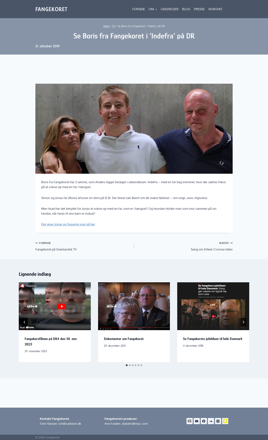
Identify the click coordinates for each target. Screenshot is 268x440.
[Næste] (243, 322)
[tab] (127, 365)
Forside (138, 9)
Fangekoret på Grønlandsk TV (56, 246)
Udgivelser (169, 9)
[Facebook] (204, 421)
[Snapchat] (225, 421)
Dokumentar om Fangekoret (124, 339)
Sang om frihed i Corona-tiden (212, 246)
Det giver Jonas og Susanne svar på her (68, 224)
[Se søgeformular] (229, 9)
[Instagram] (218, 421)
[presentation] (55, 306)
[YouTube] (197, 421)
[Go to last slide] (25, 322)
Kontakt (215, 9)
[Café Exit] (190, 421)
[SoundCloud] (211, 421)
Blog (186, 9)
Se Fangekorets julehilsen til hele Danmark (212, 339)
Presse (199, 9)
